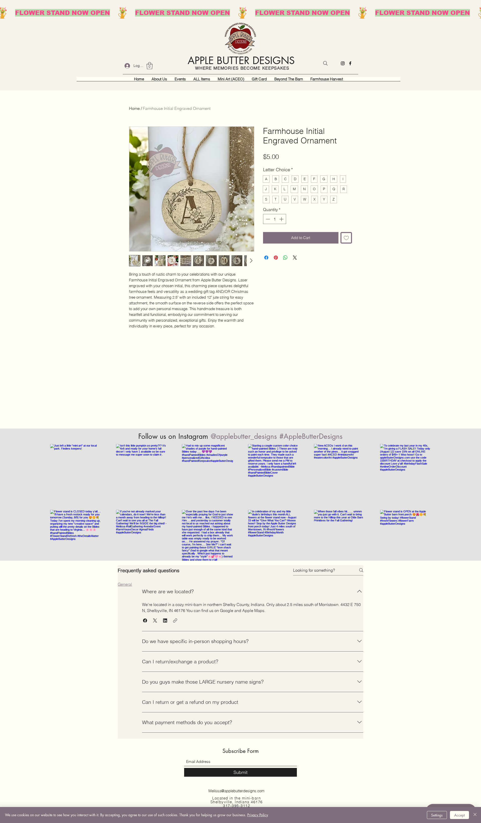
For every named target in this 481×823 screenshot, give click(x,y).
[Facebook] (350, 63)
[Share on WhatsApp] (285, 258)
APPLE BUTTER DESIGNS (241, 60)
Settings (437, 815)
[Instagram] (342, 63)
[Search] (325, 63)
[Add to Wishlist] (346, 238)
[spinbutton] (274, 219)
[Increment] (281, 219)
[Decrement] (267, 219)
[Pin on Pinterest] (276, 258)
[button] (150, 65)
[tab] (125, 584)
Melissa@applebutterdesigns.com (236, 790)
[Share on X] (295, 258)
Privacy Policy (257, 814)
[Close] (475, 815)
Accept (459, 815)
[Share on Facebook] (266, 258)
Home (134, 108)
